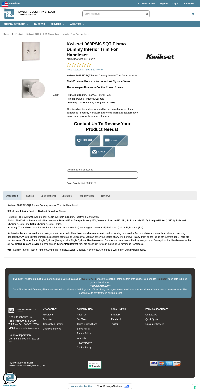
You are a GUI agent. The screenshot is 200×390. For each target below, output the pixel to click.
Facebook (116, 319)
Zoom (56, 95)
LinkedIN (115, 314)
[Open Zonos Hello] (4, 4)
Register (164, 3)
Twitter (114, 324)
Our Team (82, 319)
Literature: (67, 196)
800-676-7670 (27, 320)
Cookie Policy (84, 347)
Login (175, 3)
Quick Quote (151, 319)
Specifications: (48, 196)
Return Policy (84, 333)
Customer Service (154, 324)
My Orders (48, 314)
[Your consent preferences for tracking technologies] (195, 387)
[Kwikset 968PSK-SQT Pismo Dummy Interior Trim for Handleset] (33, 43)
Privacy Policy (84, 343)
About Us (82, 314)
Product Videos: (86, 196)
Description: (12, 196)
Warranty (81, 338)
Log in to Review (95, 69)
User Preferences (52, 328)
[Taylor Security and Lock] (29, 13)
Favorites (47, 319)
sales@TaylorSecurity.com (27, 328)
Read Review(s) (75, 69)
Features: (29, 196)
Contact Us (188, 3)
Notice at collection (82, 386)
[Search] (147, 13)
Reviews (105, 196)
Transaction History (53, 324)
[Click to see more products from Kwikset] (160, 56)
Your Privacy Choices (109, 386)
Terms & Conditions (87, 324)
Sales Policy (83, 328)
